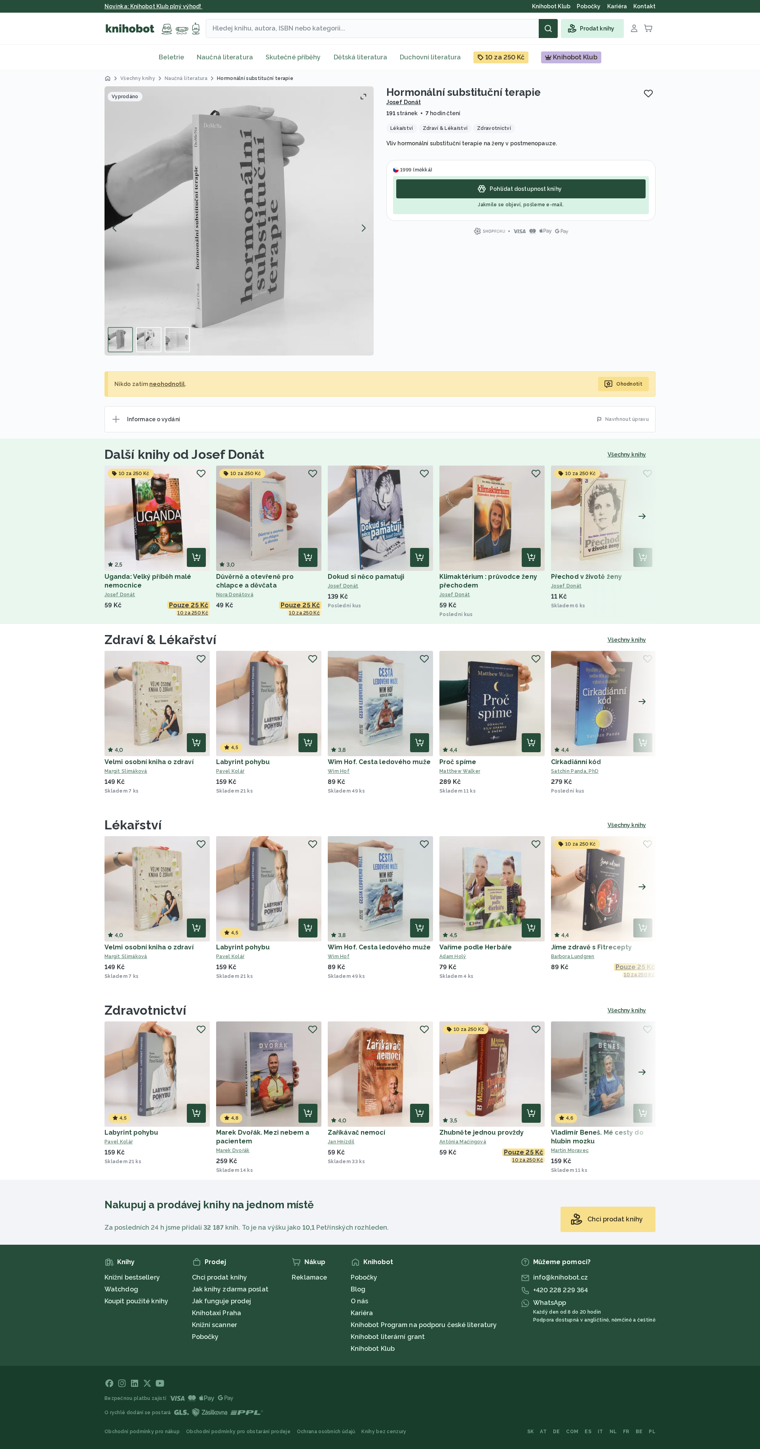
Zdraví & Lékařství (160, 639)
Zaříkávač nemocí (357, 1132)
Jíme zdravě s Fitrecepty (591, 947)
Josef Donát (403, 102)
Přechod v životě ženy (586, 576)
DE (556, 1431)
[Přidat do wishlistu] (648, 93)
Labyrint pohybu (243, 762)
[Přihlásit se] (634, 28)
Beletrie (171, 57)
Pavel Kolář (230, 771)
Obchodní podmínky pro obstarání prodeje (238, 1431)
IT (600, 1431)
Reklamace (309, 1277)
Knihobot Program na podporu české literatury (424, 1325)
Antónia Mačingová (462, 1142)
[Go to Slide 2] (149, 339)
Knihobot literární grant (388, 1337)
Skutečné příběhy (293, 57)
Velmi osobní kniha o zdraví (149, 762)
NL (613, 1431)
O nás (360, 1301)
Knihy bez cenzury (383, 1431)
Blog (358, 1289)
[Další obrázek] (363, 228)
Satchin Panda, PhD (574, 771)
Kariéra (362, 1313)
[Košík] (648, 28)
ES (588, 1431)
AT (543, 1431)
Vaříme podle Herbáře (475, 947)
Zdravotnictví (145, 1010)
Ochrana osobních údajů (326, 1431)
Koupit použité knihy (136, 1301)
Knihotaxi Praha (216, 1313)
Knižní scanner (214, 1325)
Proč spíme (457, 762)
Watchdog (121, 1289)
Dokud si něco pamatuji (366, 576)
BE (639, 1431)
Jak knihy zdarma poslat (230, 1289)
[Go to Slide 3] (177, 339)
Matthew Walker (459, 771)
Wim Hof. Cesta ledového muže (379, 762)
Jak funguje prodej (221, 1301)
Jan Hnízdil (341, 1142)
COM (572, 1431)
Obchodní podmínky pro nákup (142, 1431)
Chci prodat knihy (219, 1277)
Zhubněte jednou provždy (481, 1132)
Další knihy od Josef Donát (184, 454)
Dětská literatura (361, 57)
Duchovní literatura (430, 57)
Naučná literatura (225, 57)
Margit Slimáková (125, 771)
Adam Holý (452, 956)
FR (626, 1431)
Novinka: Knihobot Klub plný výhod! (153, 6)
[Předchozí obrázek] (115, 228)
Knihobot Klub (373, 1348)
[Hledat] (548, 28)
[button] (239, 221)
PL (652, 1431)
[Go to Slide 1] (120, 339)
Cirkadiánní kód (576, 762)
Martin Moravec (570, 1150)
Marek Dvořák (233, 1150)
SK (530, 1431)
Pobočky (205, 1337)
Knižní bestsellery (132, 1277)
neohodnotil (167, 384)
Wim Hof (339, 771)
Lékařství (133, 825)
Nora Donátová (234, 594)
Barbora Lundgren (573, 956)
